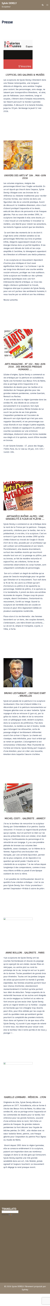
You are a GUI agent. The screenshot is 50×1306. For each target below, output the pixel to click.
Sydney (25, 1290)
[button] (42, 5)
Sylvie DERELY (9, 3)
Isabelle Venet (15, 1134)
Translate (15, 1214)
